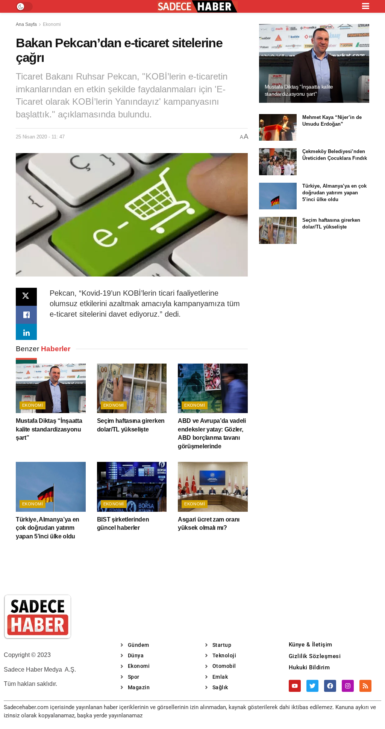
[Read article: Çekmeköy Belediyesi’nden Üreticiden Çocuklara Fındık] (278, 161)
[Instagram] (348, 686)
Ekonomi (52, 24)
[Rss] (365, 686)
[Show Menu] (365, 6)
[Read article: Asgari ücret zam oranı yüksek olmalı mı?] (213, 487)
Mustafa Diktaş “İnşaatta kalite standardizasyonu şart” (49, 429)
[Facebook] (330, 686)
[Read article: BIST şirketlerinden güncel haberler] (132, 487)
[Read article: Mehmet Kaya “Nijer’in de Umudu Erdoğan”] (278, 127)
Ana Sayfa (26, 24)
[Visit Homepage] (197, 6)
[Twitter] (312, 686)
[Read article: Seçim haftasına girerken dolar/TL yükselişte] (132, 388)
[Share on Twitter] (26, 297)
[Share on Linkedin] (26, 333)
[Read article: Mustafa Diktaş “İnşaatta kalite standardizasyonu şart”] (51, 388)
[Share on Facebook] (26, 315)
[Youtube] (295, 686)
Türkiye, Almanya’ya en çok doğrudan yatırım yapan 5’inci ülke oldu (47, 528)
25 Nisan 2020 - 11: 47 (40, 137)
